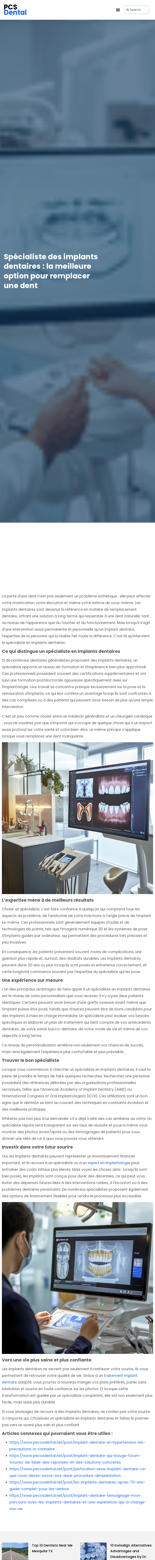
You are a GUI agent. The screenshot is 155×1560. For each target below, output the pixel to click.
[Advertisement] (77, 562)
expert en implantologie (109, 1162)
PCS (15, 9)
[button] (118, 10)
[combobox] (137, 10)
